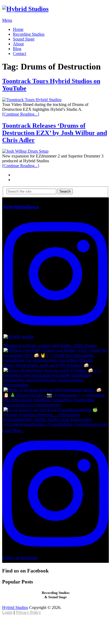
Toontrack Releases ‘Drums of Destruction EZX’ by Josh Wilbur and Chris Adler (54, 133)
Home (18, 29)
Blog (17, 48)
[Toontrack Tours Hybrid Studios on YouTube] (55, 99)
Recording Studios (28, 34)
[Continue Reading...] (20, 114)
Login (7, 612)
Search (65, 191)
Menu (7, 20)
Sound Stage (23, 39)
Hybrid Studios (15, 607)
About (18, 44)
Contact (19, 53)
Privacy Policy (28, 612)
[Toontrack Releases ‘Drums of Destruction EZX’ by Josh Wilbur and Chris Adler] (55, 151)
